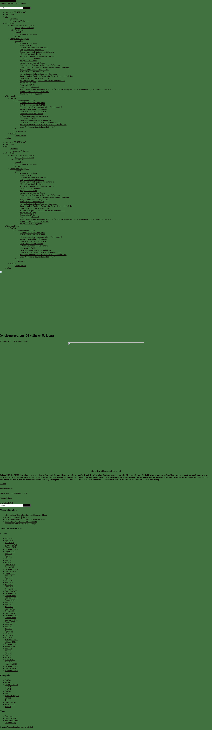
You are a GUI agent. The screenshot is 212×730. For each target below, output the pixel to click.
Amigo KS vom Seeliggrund (31, 94)
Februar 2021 (10, 660)
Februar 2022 (10, 635)
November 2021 (11, 640)
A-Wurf (13, 98)
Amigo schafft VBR (27, 85)
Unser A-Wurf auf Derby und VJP (33, 111)
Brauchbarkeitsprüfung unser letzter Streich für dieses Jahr (42, 81)
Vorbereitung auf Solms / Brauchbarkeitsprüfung (38, 74)
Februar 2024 (10, 587)
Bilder (17, 129)
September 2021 (11, 644)
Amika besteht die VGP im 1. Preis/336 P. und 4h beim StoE (43, 125)
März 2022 (9, 633)
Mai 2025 (8, 558)
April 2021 (9, 655)
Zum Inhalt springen (8, 1)
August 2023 (10, 600)
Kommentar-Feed (12, 720)
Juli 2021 (8, 649)
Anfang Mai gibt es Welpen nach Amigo (20, 524)
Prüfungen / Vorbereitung (24, 28)
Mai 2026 (8, 538)
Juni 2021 (9, 651)
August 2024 (10, 574)
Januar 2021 (9, 662)
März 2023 (9, 607)
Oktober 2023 (10, 596)
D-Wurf (8, 691)
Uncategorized (10, 702)
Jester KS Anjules (17, 30)
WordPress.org (10, 723)
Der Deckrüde (20, 131)
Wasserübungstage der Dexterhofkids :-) (35, 120)
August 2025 (10, 551)
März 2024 (9, 585)
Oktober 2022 (10, 618)
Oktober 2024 (10, 571)
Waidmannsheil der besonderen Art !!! (34, 92)
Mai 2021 (8, 653)
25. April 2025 (5, 341)
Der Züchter (9, 14)
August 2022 (10, 622)
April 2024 (9, 582)
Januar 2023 (9, 611)
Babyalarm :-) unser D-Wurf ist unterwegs (21, 522)
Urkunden (14, 19)
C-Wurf (8, 689)
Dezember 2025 (11, 545)
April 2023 (9, 604)
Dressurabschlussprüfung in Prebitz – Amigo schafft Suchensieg (44, 67)
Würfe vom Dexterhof (13, 96)
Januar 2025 (9, 567)
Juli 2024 (8, 576)
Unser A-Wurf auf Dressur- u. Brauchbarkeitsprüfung (40, 122)
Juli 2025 (8, 554)
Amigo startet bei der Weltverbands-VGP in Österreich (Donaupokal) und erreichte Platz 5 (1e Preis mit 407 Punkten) (65, 89)
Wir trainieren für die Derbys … (32, 54)
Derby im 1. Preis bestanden (30, 58)
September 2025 (11, 549)
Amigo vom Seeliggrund (19, 39)
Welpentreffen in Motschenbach (32, 72)
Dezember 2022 (11, 613)
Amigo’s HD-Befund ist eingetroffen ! (34, 70)
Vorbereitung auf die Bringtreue (17, 517)
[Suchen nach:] (11, 8)
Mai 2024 (8, 580)
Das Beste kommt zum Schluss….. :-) (34, 78)
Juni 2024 (9, 578)
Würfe (17, 36)
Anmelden (9, 716)
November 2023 (11, 593)
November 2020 (11, 666)
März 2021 (9, 657)
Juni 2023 (9, 602)
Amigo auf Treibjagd (28, 83)
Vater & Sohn (10, 704)
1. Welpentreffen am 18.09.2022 (32, 103)
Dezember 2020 (11, 664)
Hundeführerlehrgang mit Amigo (32, 63)
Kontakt (8, 138)
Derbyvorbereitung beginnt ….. (32, 50)
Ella (6, 17)
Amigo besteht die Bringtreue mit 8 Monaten (37, 52)
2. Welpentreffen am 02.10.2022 (32, 105)
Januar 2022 (9, 637)
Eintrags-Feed (10, 718)
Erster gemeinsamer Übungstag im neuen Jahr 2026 (25, 519)
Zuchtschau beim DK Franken (31, 114)
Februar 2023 (10, 609)
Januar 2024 (9, 589)
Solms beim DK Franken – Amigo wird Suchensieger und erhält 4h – (46, 76)
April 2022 (9, 631)
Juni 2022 (9, 626)
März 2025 (9, 562)
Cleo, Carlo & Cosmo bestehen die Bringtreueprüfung (26, 515)
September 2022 (11, 620)
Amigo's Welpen (11, 685)
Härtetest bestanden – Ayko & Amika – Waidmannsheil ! (41, 107)
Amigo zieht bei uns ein (29, 45)
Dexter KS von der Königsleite (22, 25)
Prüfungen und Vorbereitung (26, 34)
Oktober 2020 (10, 668)
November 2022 (11, 615)
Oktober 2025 (10, 547)
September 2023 (11, 598)
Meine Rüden (10, 23)
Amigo (7, 682)
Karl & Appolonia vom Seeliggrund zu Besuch (38, 56)
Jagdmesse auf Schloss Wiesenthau (33, 109)
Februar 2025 (10, 565)
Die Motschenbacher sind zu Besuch (34, 47)
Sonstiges (8, 698)
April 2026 (9, 540)
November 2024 (11, 569)
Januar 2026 (9, 543)
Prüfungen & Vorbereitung (20, 21)
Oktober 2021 (10, 642)
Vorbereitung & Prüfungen (25, 100)
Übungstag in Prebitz (28, 118)
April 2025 (9, 560)
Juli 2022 (8, 624)
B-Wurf (13, 133)
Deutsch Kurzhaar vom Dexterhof (13, 3)
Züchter (8, 707)
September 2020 (11, 671)
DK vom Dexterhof (20, 341)
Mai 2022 (8, 629)
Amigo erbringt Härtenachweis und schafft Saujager (40, 65)
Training (8, 700)
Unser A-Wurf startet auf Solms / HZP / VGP (37, 127)
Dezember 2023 (11, 591)
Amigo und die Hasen (28, 61)
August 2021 (10, 646)
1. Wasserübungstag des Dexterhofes (34, 116)
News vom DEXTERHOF (15, 12)
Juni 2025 (9, 556)
